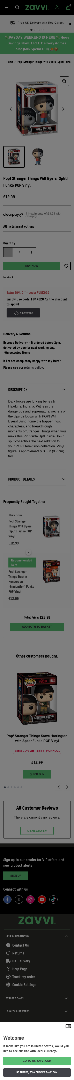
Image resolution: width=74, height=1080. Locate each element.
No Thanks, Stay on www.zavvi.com (37, 1072)
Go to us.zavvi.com (37, 1060)
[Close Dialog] (68, 1026)
